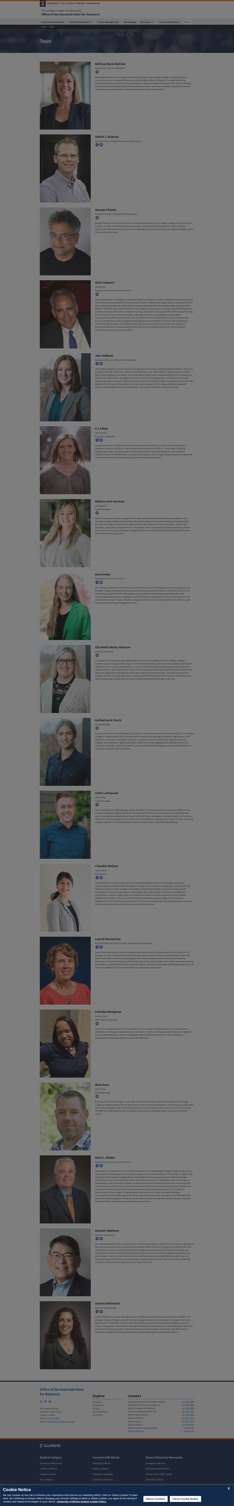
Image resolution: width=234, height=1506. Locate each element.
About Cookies (155, 1498)
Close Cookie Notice (185, 1498)
